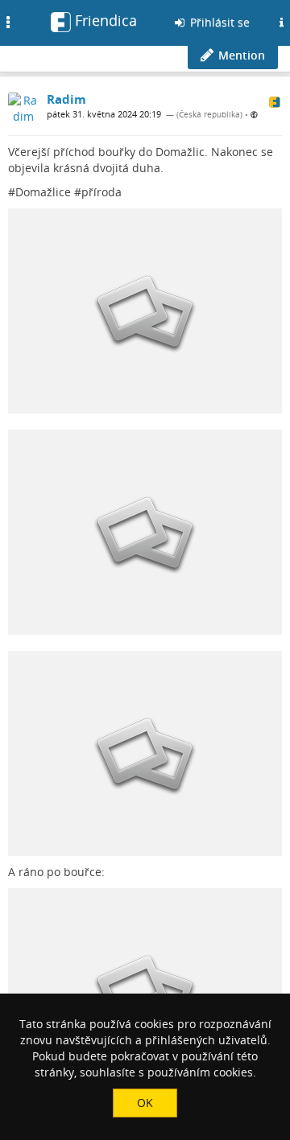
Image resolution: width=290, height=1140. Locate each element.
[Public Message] (254, 114)
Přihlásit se (218, 22)
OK (145, 1102)
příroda (101, 192)
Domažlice (43, 192)
